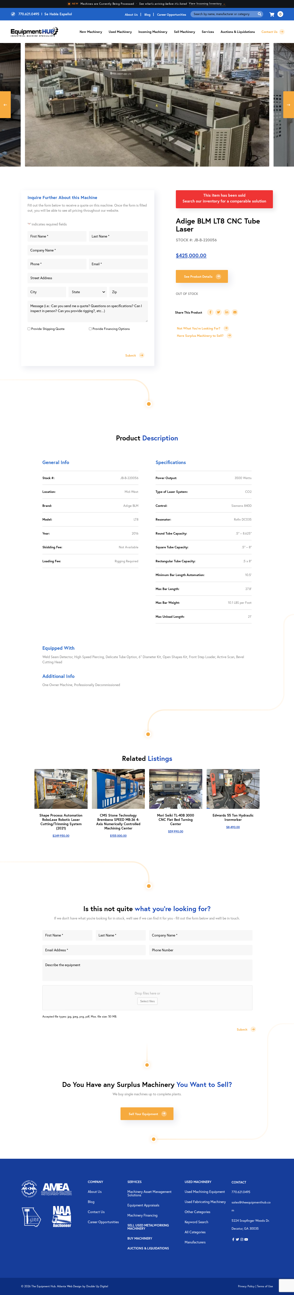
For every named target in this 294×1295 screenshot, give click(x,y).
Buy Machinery (139, 1238)
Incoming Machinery (152, 31)
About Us (131, 14)
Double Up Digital (97, 1286)
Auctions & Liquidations (238, 31)
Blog (147, 14)
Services (134, 1182)
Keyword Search (196, 1222)
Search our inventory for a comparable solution (224, 201)
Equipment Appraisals (143, 1205)
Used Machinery (120, 31)
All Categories (195, 1232)
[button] (233, 1239)
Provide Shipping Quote (48, 328)
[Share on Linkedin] (226, 312)
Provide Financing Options (111, 328)
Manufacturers (195, 1242)
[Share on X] (218, 312)
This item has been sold (224, 195)
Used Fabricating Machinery (205, 1202)
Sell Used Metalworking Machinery (148, 1227)
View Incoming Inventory (207, 3)
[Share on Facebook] (210, 312)
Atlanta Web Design (69, 1286)
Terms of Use (265, 1286)
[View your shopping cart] (272, 14)
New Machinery (91, 31)
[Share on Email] (235, 312)
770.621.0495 (241, 1192)
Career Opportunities (171, 14)
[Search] (259, 14)
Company (95, 1182)
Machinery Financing (142, 1215)
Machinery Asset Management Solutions (149, 1193)
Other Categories (197, 1212)
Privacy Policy (246, 1286)
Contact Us (270, 31)
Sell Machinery (184, 31)
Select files (147, 1001)
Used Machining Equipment (205, 1192)
